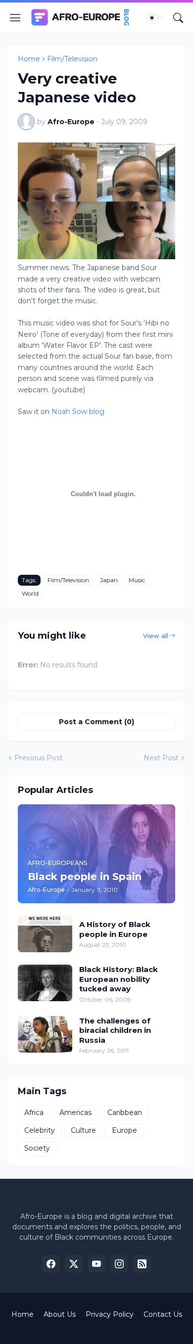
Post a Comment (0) (96, 721)
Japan (109, 580)
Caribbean (124, 1112)
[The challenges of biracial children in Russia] (45, 1034)
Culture (83, 1130)
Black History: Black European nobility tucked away (118, 979)
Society (37, 1148)
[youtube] (96, 1264)
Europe (124, 1130)
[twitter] (74, 1264)
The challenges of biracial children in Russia (115, 1030)
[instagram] (119, 1264)
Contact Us (163, 1314)
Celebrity (39, 1130)
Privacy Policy (110, 1314)
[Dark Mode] (154, 17)
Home (29, 58)
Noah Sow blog (77, 411)
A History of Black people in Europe (114, 929)
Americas (75, 1112)
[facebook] (51, 1264)
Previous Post (38, 757)
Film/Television (72, 58)
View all (155, 636)
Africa (34, 1112)
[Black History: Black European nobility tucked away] (45, 983)
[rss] (142, 1264)
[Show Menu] (15, 17)
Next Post (161, 757)
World (30, 593)
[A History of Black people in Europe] (45, 934)
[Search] (178, 17)
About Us (60, 1314)
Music (137, 580)
